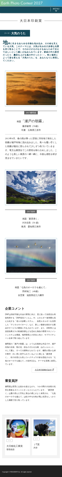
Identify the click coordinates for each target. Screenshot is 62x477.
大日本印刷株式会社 (43, 370)
